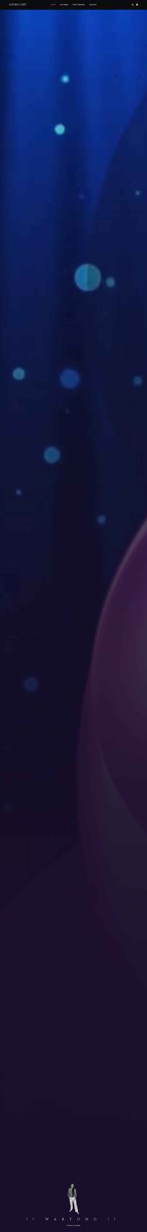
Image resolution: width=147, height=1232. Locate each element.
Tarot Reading (78, 4)
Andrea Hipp (17, 4)
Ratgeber (64, 4)
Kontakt (93, 4)
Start (53, 4)
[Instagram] (133, 5)
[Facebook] (137, 5)
